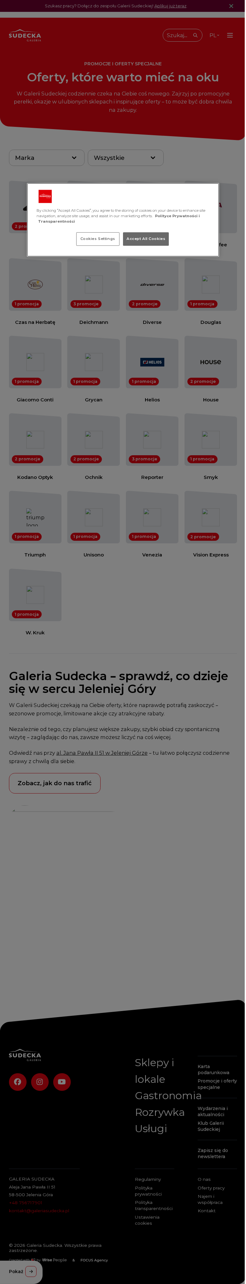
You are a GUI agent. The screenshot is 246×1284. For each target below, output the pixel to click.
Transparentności (56, 221)
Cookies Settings (97, 239)
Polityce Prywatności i (177, 216)
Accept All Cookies (146, 239)
